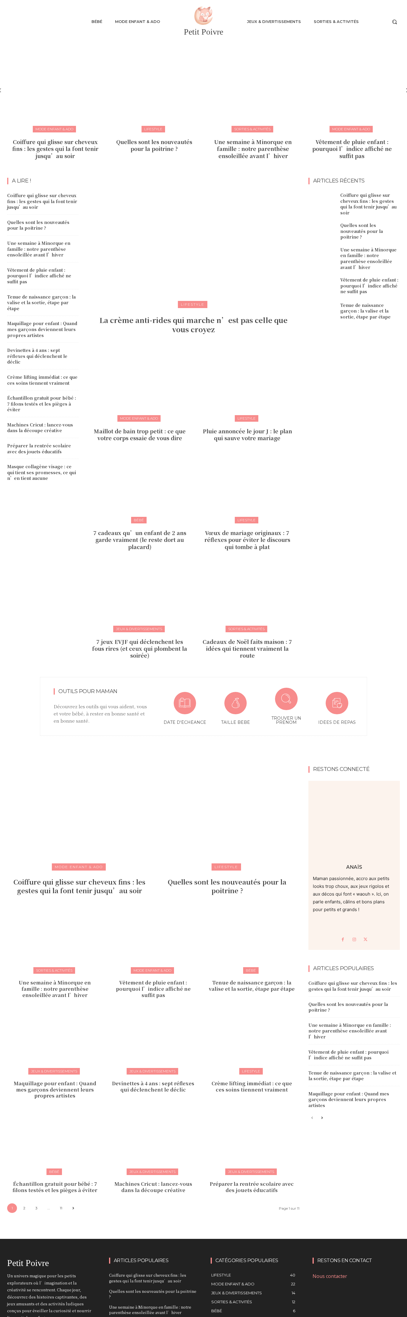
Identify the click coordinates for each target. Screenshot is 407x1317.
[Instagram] (354, 940)
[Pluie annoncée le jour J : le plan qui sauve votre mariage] (247, 385)
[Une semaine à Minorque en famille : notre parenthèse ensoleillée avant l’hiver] (253, 86)
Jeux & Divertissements (139, 629)
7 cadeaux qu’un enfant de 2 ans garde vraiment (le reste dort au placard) (139, 540)
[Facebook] (343, 940)
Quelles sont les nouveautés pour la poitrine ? (154, 145)
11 (61, 1208)
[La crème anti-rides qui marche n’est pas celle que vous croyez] (193, 240)
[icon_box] (184, 709)
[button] (394, 21)
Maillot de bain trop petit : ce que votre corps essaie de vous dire (140, 434)
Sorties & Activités (252, 129)
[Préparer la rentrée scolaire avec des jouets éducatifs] (251, 1141)
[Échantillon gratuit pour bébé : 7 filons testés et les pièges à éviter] (54, 1141)
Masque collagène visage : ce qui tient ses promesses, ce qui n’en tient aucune (41, 472)
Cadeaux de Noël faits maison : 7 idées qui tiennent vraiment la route (247, 648)
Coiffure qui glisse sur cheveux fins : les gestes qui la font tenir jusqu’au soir (55, 149)
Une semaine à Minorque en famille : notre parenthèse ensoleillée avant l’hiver (253, 149)
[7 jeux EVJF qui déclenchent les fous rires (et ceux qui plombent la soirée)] (140, 595)
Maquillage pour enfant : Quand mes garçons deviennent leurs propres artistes (42, 329)
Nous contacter (330, 1276)
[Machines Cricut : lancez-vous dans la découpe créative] (153, 1141)
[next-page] (73, 1208)
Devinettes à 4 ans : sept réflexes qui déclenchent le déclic (37, 356)
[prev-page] (312, 1118)
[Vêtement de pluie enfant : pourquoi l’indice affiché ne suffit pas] (352, 86)
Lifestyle (153, 129)
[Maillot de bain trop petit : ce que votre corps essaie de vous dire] (140, 385)
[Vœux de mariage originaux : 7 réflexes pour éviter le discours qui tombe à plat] (247, 486)
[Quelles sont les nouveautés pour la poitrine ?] (154, 86)
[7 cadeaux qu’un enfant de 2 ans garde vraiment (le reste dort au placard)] (140, 486)
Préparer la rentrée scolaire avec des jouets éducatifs (39, 449)
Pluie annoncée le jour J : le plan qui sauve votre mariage (247, 434)
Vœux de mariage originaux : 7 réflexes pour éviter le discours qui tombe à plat (247, 540)
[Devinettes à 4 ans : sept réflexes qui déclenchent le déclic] (153, 1041)
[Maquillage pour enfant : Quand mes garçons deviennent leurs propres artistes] (54, 1041)
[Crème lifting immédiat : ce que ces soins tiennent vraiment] (251, 1041)
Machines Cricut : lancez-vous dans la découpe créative (40, 428)
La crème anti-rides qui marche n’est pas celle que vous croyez (194, 324)
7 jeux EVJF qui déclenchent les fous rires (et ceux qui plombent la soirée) (139, 648)
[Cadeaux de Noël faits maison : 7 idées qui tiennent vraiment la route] (247, 595)
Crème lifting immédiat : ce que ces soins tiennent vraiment (42, 380)
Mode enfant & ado (54, 129)
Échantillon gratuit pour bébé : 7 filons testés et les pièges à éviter (41, 403)
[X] (365, 940)
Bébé (139, 520)
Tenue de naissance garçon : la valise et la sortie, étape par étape (41, 302)
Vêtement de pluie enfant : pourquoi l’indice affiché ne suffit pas (352, 149)
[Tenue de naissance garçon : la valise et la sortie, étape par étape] (322, 311)
